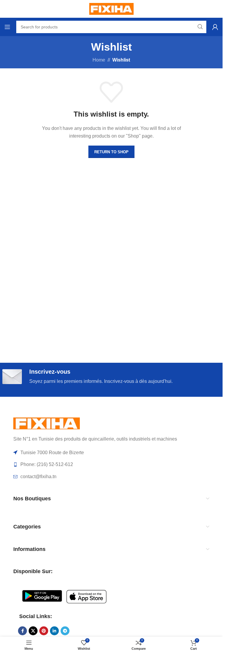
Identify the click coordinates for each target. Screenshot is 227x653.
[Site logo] (111, 8)
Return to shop (111, 152)
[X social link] (33, 630)
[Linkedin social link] (54, 630)
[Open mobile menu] (7, 27)
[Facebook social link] (22, 630)
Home (99, 59)
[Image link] (46, 422)
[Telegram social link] (65, 630)
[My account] (215, 27)
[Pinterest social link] (43, 630)
